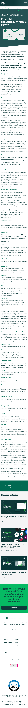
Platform (6, 639)
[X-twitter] (12, 629)
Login (16, 642)
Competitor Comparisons (16, 15)
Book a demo (18, 635)
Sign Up (17, 639)
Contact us (18, 645)
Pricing (5, 652)
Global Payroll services (7, 159)
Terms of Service (15, 696)
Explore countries (8, 642)
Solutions (6, 635)
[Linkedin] (15, 629)
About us (6, 645)
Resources (6, 649)
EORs (10, 52)
